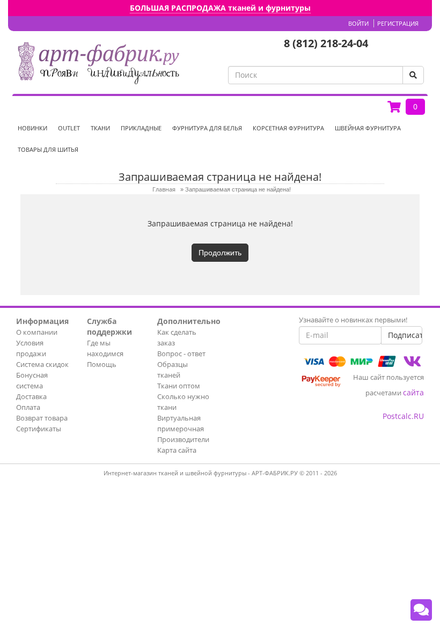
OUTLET (69, 128)
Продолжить (220, 252)
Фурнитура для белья (207, 128)
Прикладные (141, 128)
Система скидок (42, 364)
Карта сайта (176, 450)
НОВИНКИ (32, 128)
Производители (183, 439)
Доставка (31, 396)
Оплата (28, 407)
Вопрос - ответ (181, 353)
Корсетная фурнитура (288, 128)
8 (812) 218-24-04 (326, 43)
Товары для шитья (48, 149)
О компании (36, 332)
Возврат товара (42, 418)
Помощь (101, 364)
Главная (163, 189)
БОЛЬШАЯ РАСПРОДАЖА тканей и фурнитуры (220, 8)
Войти (358, 23)
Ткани (100, 128)
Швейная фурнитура (368, 128)
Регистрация (398, 23)
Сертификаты (38, 428)
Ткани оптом (178, 386)
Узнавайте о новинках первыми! (353, 319)
